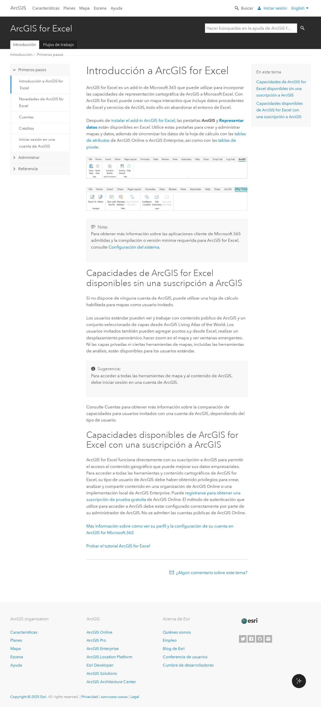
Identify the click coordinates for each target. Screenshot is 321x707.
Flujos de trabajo (58, 44)
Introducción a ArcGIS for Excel (41, 84)
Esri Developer (100, 665)
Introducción (24, 44)
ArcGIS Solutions (102, 673)
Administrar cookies (114, 697)
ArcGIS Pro (96, 640)
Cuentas (26, 117)
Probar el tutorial (118, 545)
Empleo (170, 640)
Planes (69, 8)
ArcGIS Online (99, 632)
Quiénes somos (177, 632)
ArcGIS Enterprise (103, 648)
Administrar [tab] (29, 157)
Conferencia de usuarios (185, 656)
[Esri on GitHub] (260, 639)
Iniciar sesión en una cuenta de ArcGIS (37, 142)
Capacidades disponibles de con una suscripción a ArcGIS (279, 110)
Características (45, 8)
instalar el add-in (143, 120)
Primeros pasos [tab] (32, 69)
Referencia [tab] (28, 168)
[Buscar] (303, 28)
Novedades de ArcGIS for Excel (41, 102)
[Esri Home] (249, 621)
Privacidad (90, 697)
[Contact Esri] (268, 639)
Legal (134, 697)
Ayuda (116, 8)
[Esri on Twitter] (243, 639)
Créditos (26, 128)
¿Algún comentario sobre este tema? (211, 572)
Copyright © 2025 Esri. (28, 697)
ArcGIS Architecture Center (111, 681)
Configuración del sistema (134, 247)
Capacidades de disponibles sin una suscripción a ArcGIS (281, 88)
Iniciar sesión (275, 8)
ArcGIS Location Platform (109, 656)
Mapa (84, 8)
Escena (100, 8)
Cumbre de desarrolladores (188, 665)
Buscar (247, 8)
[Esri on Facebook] (251, 639)
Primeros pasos (50, 54)
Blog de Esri (174, 648)
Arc (18, 8)
